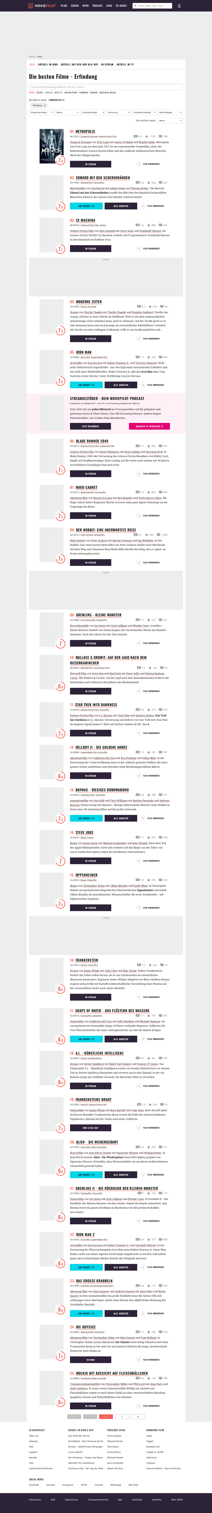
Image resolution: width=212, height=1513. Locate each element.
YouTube (50, 1484)
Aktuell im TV (125, 64)
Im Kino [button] (91, 1359)
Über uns (34, 1435)
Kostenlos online (107, 92)
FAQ (31, 1446)
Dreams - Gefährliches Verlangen (85, 1446)
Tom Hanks (113, 1446)
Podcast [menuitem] (97, 5)
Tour (31, 1462)
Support (33, 1452)
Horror (93, 92)
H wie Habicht (75, 1452)
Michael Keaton (115, 1457)
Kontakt (33, 1457)
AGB (53, 1499)
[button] (149, 164)
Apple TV (58, 92)
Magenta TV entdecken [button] (148, 426)
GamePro (157, 1499)
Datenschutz (71, 1499)
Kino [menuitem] (109, 5)
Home (32, 56)
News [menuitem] (86, 5)
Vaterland (151, 1457)
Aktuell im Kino (48, 64)
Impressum (35, 1499)
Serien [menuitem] (75, 5)
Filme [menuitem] (64, 5)
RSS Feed (133, 1484)
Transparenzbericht (98, 1499)
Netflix (48, 92)
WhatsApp (116, 1484)
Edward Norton (115, 1441)
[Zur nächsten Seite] (122, 1416)
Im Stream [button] (90, 164)
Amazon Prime (70, 92)
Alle (32, 64)
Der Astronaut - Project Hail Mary (85, 1457)
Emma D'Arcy (114, 1452)
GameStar (137, 1499)
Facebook (34, 1484)
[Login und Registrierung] (179, 6)
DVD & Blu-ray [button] (90, 1127)
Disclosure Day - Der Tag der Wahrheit (86, 1468)
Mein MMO (177, 1499)
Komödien (83, 92)
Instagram (67, 1484)
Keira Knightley (115, 1462)
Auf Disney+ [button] (85, 206)
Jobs (120, 1499)
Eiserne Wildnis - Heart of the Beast (164, 1468)
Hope (149, 1435)
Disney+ (40, 92)
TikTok (84, 1484)
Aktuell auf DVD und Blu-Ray (79, 64)
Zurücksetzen (55, 99)
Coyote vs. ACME (154, 1452)
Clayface (150, 1462)
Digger (149, 1441)
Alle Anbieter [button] (121, 206)
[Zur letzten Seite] (138, 1416)
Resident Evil (153, 1446)
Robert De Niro (115, 1468)
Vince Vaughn (114, 1435)
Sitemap (33, 1441)
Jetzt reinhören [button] (90, 426)
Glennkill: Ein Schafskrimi (81, 1462)
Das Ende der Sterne (79, 1435)
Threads (99, 1484)
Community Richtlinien (41, 1468)
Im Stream (107, 64)
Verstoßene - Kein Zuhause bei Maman (86, 1441)
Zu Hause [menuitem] (121, 5)
